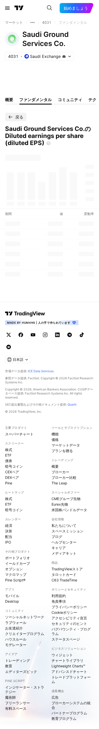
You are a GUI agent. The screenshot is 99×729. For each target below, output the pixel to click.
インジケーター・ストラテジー (24, 689)
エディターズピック (21, 671)
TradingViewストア (67, 569)
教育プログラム (64, 718)
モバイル (12, 596)
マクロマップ (15, 574)
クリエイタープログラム (24, 633)
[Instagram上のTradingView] (45, 334)
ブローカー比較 (64, 477)
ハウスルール (15, 639)
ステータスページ (66, 639)
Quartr (72, 404)
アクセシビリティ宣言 (69, 618)
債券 (8, 461)
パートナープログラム (69, 713)
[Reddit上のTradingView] (8, 346)
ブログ (57, 536)
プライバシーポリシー (69, 607)
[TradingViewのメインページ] (19, 8)
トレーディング (17, 660)
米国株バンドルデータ (69, 510)
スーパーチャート (19, 434)
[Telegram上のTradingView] (69, 334)
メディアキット (64, 553)
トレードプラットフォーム (71, 679)
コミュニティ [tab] (70, 99)
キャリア (59, 548)
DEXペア (12, 477)
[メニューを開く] (7, 8)
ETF (8, 455)
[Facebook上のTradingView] (20, 334)
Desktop (12, 601)
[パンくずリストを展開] (32, 22)
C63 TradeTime (64, 580)
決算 (8, 531)
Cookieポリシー (64, 612)
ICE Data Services (41, 371)
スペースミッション (68, 531)
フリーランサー (17, 703)
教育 (8, 666)
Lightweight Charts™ (68, 666)
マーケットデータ (66, 445)
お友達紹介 (14, 628)
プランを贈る (62, 451)
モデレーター (15, 645)
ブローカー (60, 472)
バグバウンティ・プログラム (71, 631)
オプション (14, 569)
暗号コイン (14, 466)
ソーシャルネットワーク (24, 617)
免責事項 (59, 601)
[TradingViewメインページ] (25, 313)
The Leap (59, 483)
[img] (64, 56)
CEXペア (12, 472)
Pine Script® (15, 580)
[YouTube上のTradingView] (33, 334)
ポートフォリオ (17, 558)
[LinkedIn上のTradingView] (57, 334)
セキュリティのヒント (69, 623)
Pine (8, 483)
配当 (8, 536)
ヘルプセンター (64, 542)
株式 (8, 450)
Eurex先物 (60, 504)
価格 (55, 439)
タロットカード (64, 574)
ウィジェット (62, 655)
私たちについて (64, 525)
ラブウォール (15, 622)
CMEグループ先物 (66, 499)
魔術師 (10, 697)
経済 (8, 525)
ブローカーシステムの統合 (71, 705)
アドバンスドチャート (69, 671)
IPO (8, 542)
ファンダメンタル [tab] (35, 99)
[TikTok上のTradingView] (81, 334)
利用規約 (59, 596)
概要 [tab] (9, 99)
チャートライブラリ (68, 660)
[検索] (49, 8)
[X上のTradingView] (8, 334)
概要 (55, 466)
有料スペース (15, 708)
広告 (55, 697)
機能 (55, 434)
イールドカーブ (17, 563)
